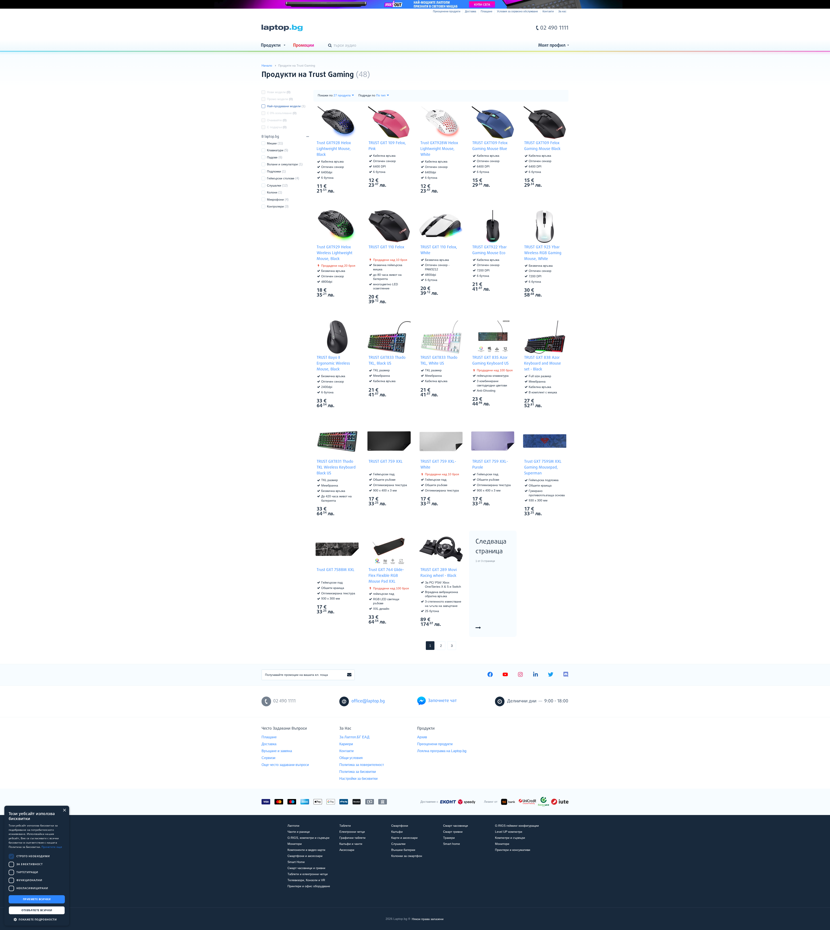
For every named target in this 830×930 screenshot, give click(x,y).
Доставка (470, 11)
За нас (562, 11)
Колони (272, 192)
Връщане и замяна (277, 751)
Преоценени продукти (446, 11)
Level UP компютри (508, 831)
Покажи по (325, 95)
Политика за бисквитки (357, 772)
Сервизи (268, 758)
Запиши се (349, 675)
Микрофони (275, 199)
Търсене (330, 45)
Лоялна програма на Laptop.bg (441, 751)
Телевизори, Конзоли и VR (306, 880)
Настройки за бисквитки (358, 778)
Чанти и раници (298, 831)
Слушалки (274, 185)
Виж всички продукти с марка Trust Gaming (556, 71)
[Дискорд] (565, 675)
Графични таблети (352, 837)
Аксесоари (346, 850)
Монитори (294, 843)
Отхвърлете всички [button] (36, 910)
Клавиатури (275, 150)
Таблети (345, 825)
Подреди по (366, 95)
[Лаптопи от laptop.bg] (282, 28)
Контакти (548, 11)
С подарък (277, 127)
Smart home (451, 843)
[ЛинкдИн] (535, 675)
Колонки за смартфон (406, 856)
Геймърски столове (280, 178)
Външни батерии (403, 850)
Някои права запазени (428, 918)
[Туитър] (550, 675)
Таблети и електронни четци (307, 874)
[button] (37, 919)
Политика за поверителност (361, 765)
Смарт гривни (453, 831)
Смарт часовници (455, 825)
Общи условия (351, 758)
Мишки (272, 143)
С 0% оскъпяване (282, 113)
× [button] (64, 810)
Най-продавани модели (286, 106)
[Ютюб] (505, 675)
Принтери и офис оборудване (308, 886)
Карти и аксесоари (404, 837)
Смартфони (399, 825)
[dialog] (36, 866)
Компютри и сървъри (510, 837)
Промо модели (280, 99)
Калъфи (397, 831)
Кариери (346, 744)
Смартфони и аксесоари (304, 856)
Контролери (275, 206)
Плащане (486, 11)
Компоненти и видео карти (306, 850)
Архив (422, 737)
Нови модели (278, 92)
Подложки (274, 171)
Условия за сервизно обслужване (517, 11)
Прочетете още (52, 847)
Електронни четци (352, 831)
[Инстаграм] (520, 675)
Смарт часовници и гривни (306, 868)
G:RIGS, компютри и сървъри (308, 837)
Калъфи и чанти (350, 843)
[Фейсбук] (490, 675)
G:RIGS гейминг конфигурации (517, 825)
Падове (272, 157)
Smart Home (296, 862)
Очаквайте (277, 120)
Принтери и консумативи (512, 850)
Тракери (449, 837)
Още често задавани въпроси (285, 765)
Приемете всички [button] (37, 899)
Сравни (340, 199)
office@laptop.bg (368, 701)
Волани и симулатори (282, 164)
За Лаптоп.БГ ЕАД (354, 737)
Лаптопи (293, 825)
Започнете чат (442, 700)
